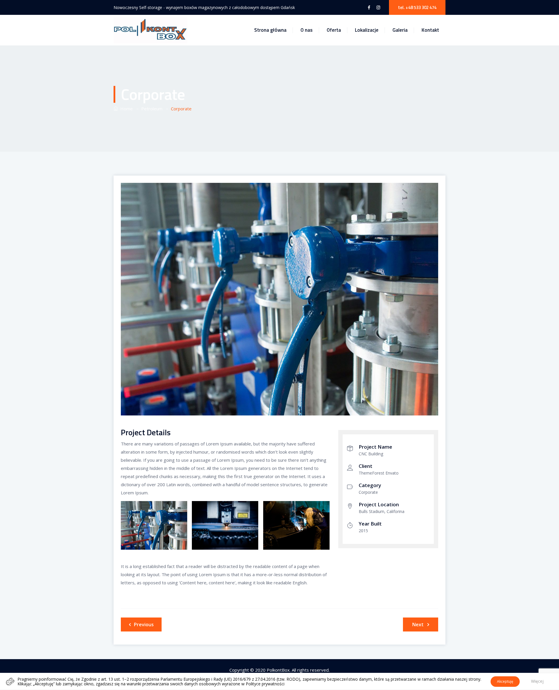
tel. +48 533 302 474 (417, 7)
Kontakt (430, 30)
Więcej (537, 681)
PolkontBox (278, 670)
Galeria (400, 30)
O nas (306, 30)
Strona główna (270, 30)
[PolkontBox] (150, 30)
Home (125, 109)
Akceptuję (505, 681)
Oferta (334, 30)
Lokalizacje (366, 30)
